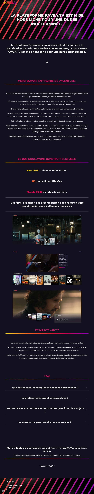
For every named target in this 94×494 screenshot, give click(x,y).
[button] (86, 388)
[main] (47, 19)
